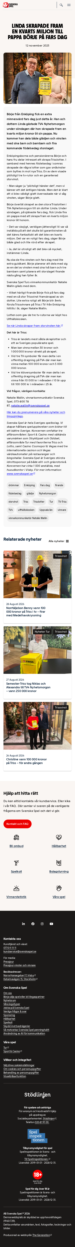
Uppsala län (46, 509)
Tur (51, 501)
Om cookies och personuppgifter (22, 1069)
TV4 (11, 509)
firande (59, 485)
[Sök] (61, 5)
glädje (30, 493)
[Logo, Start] (10, 5)
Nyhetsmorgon (47, 493)
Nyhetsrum (9, 1000)
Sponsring (9, 1015)
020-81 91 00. (42, 1122)
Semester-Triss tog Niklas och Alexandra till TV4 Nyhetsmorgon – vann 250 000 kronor (28, 687)
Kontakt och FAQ (17, 824)
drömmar (14, 485)
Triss (25, 501)
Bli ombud (16, 846)
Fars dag (45, 485)
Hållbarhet (59, 846)
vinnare (62, 509)
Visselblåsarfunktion (14, 1076)
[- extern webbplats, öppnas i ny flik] (23, 924)
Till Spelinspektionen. (36, 1159)
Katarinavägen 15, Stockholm (19, 979)
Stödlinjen (48, 1118)
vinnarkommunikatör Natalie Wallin (28, 518)
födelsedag (15, 493)
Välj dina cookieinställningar (19, 1065)
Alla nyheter (56, 541)
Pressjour (8, 961)
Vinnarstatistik (16, 897)
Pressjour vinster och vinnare (19, 965)
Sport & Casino (11, 1051)
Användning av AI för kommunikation (24, 1033)
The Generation (41, 1235)
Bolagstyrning (59, 871)
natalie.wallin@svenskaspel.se (30, 405)
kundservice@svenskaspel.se (19, 951)
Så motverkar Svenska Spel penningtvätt (26, 1029)
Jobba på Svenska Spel (16, 1007)
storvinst (13, 501)
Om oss (7, 993)
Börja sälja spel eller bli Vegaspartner (24, 996)
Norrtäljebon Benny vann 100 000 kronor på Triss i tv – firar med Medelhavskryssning (25, 611)
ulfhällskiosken (26, 509)
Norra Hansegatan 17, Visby (18, 975)
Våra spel (59, 897)
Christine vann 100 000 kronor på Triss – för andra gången (26, 761)
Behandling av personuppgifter (21, 1072)
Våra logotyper (11, 1004)
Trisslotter (38, 501)
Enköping (29, 485)
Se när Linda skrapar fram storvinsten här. (34, 325)
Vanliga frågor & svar (15, 1011)
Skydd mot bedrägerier (16, 1026)
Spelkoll (16, 871)
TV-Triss (62, 501)
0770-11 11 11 (9, 947)
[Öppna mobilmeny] (69, 5)
